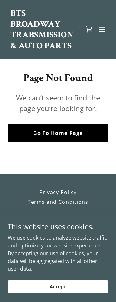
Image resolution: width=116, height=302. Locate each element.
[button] (101, 29)
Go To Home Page (57, 133)
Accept (58, 287)
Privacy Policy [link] (58, 192)
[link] (42, 46)
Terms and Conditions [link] (58, 201)
